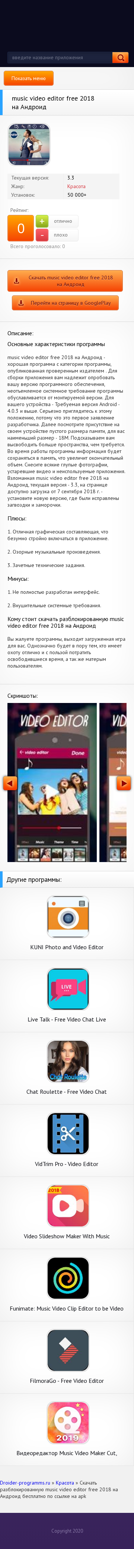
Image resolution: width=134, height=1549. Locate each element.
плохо (54, 235)
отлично (55, 221)
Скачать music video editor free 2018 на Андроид (71, 281)
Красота (76, 186)
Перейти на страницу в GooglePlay (71, 303)
